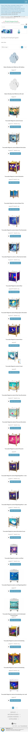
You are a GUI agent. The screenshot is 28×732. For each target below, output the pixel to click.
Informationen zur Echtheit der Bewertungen (13, 730)
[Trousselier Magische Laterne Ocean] (14, 357)
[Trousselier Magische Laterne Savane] (14, 111)
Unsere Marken (13, 716)
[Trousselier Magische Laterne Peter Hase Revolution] (14, 386)
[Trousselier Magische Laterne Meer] (14, 276)
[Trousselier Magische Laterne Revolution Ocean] (14, 522)
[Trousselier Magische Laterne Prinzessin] (14, 439)
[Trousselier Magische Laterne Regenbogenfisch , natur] (14, 466)
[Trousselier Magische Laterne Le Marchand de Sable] (14, 247)
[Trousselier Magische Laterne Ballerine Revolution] (14, 138)
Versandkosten (23, 726)
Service (13, 712)
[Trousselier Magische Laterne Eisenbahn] (14, 167)
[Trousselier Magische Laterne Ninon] (14, 330)
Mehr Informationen (15, 73)
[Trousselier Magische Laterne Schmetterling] (14, 631)
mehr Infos (3, 42)
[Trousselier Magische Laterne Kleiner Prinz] (14, 194)
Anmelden (22, 24)
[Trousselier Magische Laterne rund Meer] (14, 549)
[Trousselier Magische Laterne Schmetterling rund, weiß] (14, 685)
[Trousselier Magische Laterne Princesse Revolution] (14, 412)
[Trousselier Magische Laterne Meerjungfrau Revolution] (14, 303)
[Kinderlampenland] (10, 22)
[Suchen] (25, 27)
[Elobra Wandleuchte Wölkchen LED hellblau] (14, 58)
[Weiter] (26, 47)
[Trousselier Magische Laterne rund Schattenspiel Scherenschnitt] (14, 604)
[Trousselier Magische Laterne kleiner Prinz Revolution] (14, 220)
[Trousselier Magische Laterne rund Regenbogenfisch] (14, 575)
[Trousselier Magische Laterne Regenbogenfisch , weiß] (14, 495)
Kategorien (13, 719)
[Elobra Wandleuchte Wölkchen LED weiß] (14, 84)
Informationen (13, 714)
